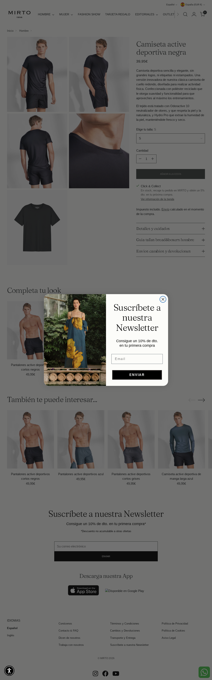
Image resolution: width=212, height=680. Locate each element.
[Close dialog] (163, 299)
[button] (9, 671)
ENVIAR (137, 375)
